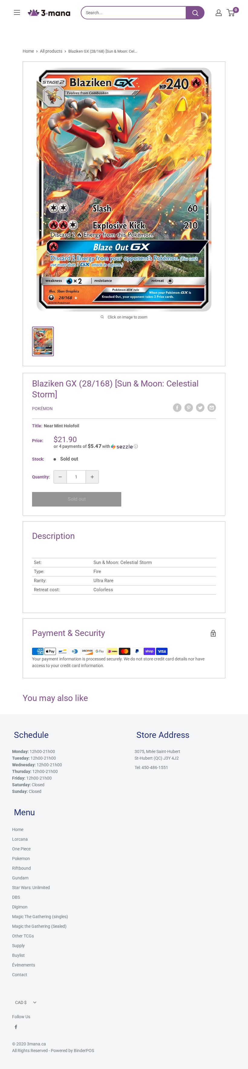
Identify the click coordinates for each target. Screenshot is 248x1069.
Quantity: (41, 476)
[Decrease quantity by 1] (60, 477)
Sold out (77, 499)
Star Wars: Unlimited (31, 887)
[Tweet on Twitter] (200, 407)
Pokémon (42, 408)
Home (28, 51)
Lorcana (20, 839)
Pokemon (21, 858)
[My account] (219, 12)
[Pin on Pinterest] (188, 407)
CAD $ (21, 1002)
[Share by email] (211, 407)
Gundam (20, 877)
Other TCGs (23, 936)
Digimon (20, 906)
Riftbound (21, 868)
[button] (135, 446)
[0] (231, 12)
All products (51, 51)
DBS (16, 897)
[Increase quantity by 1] (92, 477)
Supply (18, 945)
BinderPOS (84, 1050)
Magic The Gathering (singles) (40, 916)
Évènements (23, 965)
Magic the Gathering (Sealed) (39, 926)
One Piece (21, 848)
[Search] (195, 12)
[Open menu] (17, 12)
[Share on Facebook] (177, 407)
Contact (19, 974)
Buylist (18, 955)
